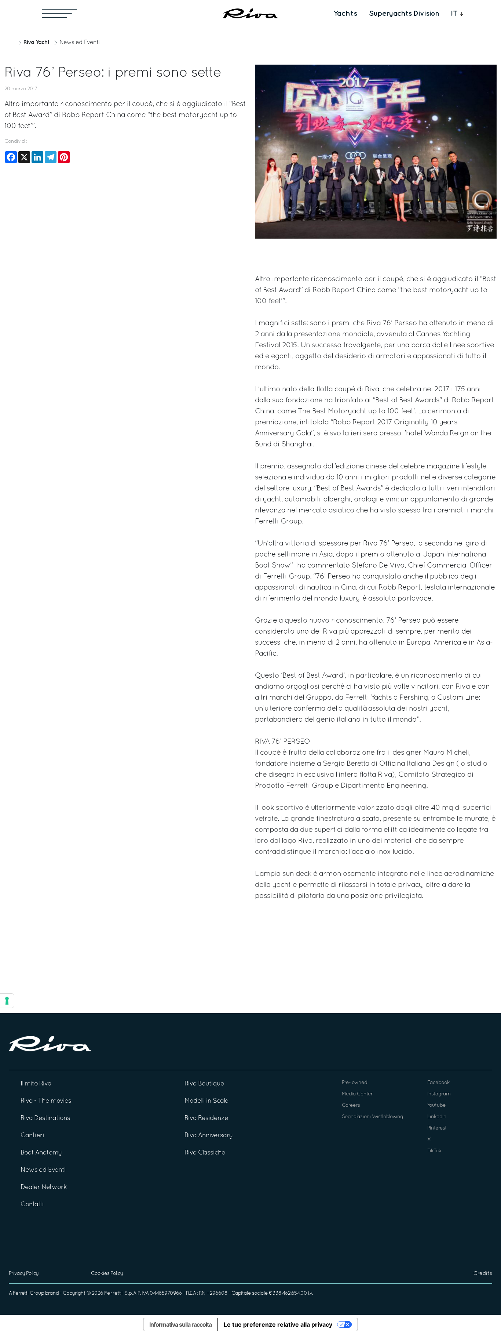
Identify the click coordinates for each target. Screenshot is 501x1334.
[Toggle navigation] (59, 13)
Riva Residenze (206, 1118)
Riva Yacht (36, 42)
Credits (482, 1273)
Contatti (32, 1204)
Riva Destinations (45, 1118)
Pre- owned (354, 1082)
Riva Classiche (204, 1153)
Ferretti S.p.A (120, 1293)
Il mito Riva (36, 1084)
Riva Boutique (204, 1084)
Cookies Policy (107, 1273)
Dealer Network (44, 1187)
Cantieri (32, 1135)
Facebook (438, 1082)
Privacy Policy (24, 1273)
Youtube (436, 1105)
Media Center (357, 1094)
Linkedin (436, 1116)
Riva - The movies (46, 1101)
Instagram (438, 1094)
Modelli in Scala (206, 1101)
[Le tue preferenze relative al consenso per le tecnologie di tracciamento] (7, 1001)
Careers (351, 1105)
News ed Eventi (79, 42)
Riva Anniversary (208, 1135)
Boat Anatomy (41, 1153)
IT (454, 13)
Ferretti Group (28, 1293)
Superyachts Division (404, 13)
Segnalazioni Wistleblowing (372, 1116)
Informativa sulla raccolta (180, 1324)
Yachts (345, 13)
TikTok (434, 1151)
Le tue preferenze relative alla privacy (278, 1324)
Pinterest (437, 1128)
